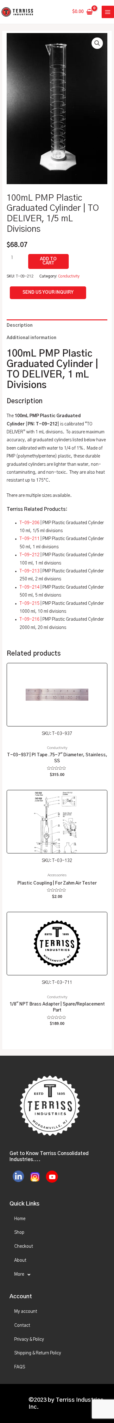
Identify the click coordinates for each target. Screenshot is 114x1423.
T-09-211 (30, 539)
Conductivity (68, 276)
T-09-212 (30, 555)
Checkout (23, 1246)
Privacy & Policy (29, 1339)
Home (19, 1219)
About (20, 1260)
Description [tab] (20, 325)
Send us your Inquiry (47, 292)
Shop (19, 1232)
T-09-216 (30, 619)
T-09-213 (30, 571)
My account (25, 1311)
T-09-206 (30, 523)
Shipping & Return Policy (37, 1353)
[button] (97, 43)
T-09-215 (30, 603)
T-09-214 (30, 587)
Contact (22, 1325)
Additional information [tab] (31, 338)
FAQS (19, 1367)
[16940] (48, 261)
